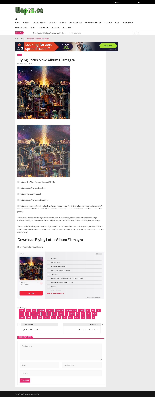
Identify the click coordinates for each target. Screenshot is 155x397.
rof (64, 317)
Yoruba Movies (75, 22)
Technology (127, 22)
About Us (55, 28)
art (88, 310)
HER (61, 314)
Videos (107, 22)
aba (28, 310)
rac (59, 317)
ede (44, 314)
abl (34, 310)
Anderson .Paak (71, 310)
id (77, 314)
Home (17, 22)
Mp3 (94, 314)
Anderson (60, 310)
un (83, 317)
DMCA (33, 28)
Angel (81, 310)
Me (89, 314)
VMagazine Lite (34, 394)
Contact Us (44, 28)
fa (49, 314)
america (41, 310)
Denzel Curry (35, 314)
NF (34, 317)
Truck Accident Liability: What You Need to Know (49, 33)
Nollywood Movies (93, 22)
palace (47, 317)
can (21, 314)
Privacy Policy (21, 28)
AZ (99, 310)
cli (26, 314)
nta (40, 317)
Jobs (117, 22)
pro (53, 317)
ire (83, 314)
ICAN (72, 314)
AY (93, 310)
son (70, 317)
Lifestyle (52, 22)
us (88, 317)
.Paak (21, 310)
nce (29, 317)
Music (62, 22)
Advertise (67, 28)
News (25, 22)
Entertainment (39, 22)
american (50, 310)
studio (77, 317)
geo (55, 314)
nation (22, 317)
